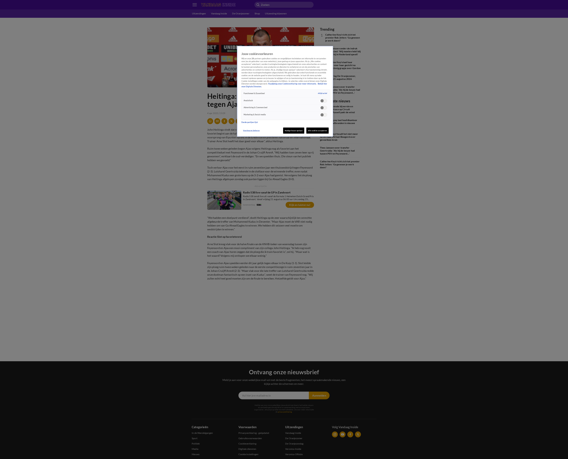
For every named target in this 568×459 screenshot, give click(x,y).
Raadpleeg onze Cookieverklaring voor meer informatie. (292, 84)
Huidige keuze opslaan (294, 131)
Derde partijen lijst (249, 122)
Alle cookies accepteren (317, 131)
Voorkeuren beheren (251, 130)
